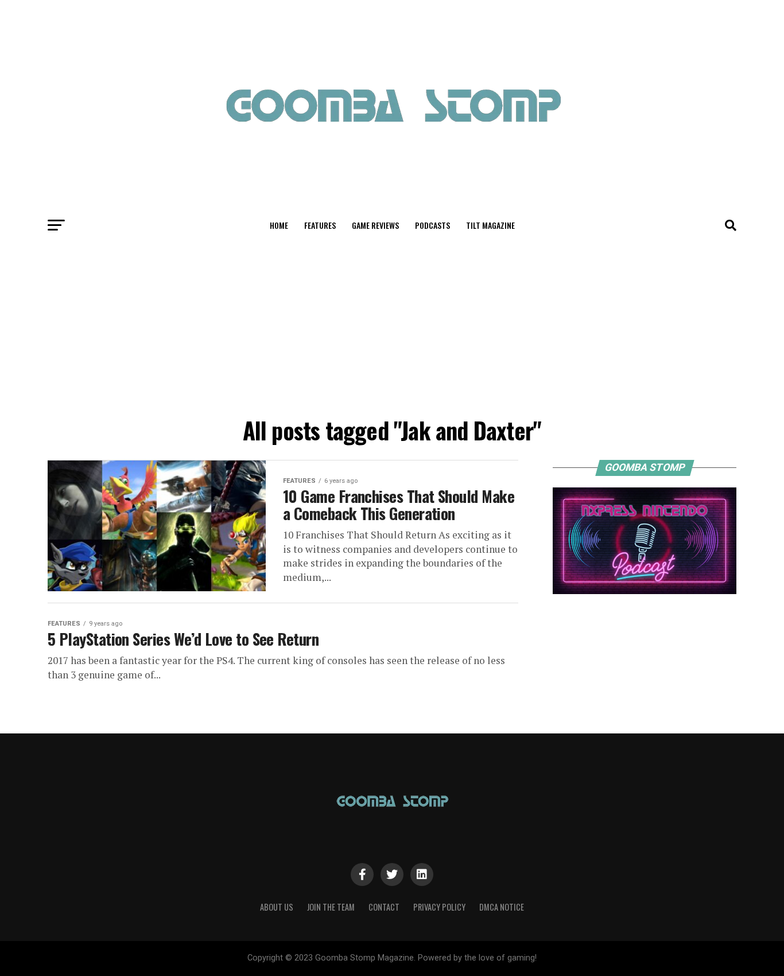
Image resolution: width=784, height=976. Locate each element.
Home (279, 225)
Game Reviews (375, 225)
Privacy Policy (439, 907)
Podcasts (432, 225)
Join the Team (331, 907)
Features (320, 225)
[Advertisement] (392, 325)
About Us (276, 907)
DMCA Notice (501, 907)
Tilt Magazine (490, 225)
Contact (383, 907)
